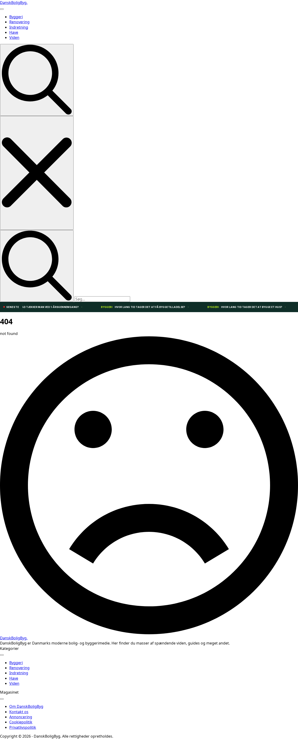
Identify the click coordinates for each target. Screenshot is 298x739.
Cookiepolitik (20, 722)
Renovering (19, 21)
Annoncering (20, 716)
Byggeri (16, 16)
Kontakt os (18, 711)
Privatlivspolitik (22, 727)
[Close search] (37, 173)
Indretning (18, 27)
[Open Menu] (2, 9)
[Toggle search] (37, 80)
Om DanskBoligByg (26, 706)
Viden (14, 37)
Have (13, 32)
